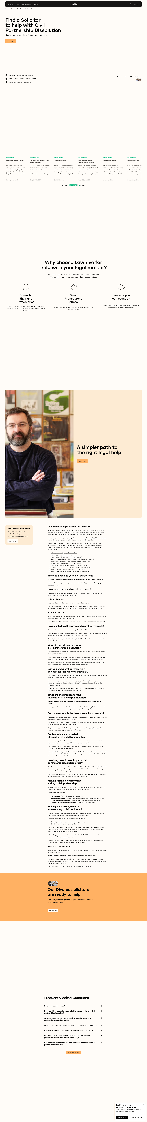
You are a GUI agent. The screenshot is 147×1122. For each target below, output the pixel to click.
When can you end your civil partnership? (64, 553)
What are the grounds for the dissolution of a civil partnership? (70, 561)
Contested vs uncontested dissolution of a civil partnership (69, 565)
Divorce (13, 9)
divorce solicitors (91, 606)
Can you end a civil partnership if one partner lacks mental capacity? (72, 559)
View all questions (73, 1052)
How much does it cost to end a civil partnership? (66, 557)
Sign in (136, 4)
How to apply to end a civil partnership (63, 555)
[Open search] (130, 4)
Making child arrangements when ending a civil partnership (70, 571)
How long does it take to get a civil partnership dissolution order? (71, 567)
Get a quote (10, 41)
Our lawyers (20, 4)
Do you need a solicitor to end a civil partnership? (66, 563)
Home (7, 9)
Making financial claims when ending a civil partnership (68, 569)
